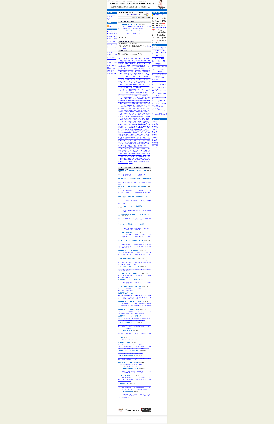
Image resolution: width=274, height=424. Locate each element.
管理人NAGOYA (156, 145)
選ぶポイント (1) (129, 140)
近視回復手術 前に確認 (111, 71)
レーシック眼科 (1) (125, 95)
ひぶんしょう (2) (130, 71)
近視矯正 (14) (142, 116)
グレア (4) (123, 86)
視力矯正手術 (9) (134, 129)
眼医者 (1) (131, 110)
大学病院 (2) (128, 142)
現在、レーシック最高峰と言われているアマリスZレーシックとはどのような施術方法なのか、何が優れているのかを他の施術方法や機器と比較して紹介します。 (134, 220)
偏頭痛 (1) (144, 153)
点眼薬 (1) (135, 145)
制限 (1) (127, 139)
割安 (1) (124, 106)
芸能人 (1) (139, 119)
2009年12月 (155, 128)
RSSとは (148, 46)
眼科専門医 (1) (141, 110)
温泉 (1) (133, 102)
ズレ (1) (135, 90)
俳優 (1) (133, 148)
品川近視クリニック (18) (139, 151)
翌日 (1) (138, 159)
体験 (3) (139, 140)
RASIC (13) (126, 66)
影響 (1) (145, 100)
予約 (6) (144, 158)
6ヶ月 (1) (122, 63)
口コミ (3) (124, 123)
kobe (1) (145, 63)
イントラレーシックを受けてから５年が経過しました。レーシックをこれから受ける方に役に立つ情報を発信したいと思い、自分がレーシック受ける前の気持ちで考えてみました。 (134, 202)
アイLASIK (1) (127, 76)
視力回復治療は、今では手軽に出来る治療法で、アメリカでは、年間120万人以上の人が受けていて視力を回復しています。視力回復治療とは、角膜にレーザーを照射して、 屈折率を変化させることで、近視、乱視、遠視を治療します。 (134, 388)
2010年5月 (154, 126)
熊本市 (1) (123, 119)
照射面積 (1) (130, 135)
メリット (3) (126, 92)
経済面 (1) (134, 119)
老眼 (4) (147, 161)
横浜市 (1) (128, 102)
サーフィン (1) (134, 87)
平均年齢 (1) (138, 153)
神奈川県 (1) (134, 137)
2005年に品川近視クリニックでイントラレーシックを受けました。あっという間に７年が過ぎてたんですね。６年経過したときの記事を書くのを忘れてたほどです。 (134, 192)
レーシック (131, 33)
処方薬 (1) (120, 135)
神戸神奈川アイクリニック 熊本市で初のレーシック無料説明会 (159, 52)
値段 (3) (130, 143)
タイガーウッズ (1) (137, 74)
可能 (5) (137, 102)
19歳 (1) (138, 58)
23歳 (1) (145, 60)
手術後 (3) (141, 132)
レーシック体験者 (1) (123, 97)
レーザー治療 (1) (130, 94)
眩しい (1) (131, 163)
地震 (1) (134, 143)
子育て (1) (137, 126)
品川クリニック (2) (141, 150)
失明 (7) (145, 131)
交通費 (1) (140, 121)
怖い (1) (124, 153)
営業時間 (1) (140, 100)
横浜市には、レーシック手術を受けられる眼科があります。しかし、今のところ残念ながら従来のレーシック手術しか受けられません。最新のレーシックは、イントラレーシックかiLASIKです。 (134, 327)
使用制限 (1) (132, 126)
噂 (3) (131, 100)
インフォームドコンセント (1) (136, 79)
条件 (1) (148, 135)
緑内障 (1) (136, 161)
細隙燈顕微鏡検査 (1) (137, 124)
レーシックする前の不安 (112, 51)
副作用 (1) (128, 153)
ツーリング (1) (139, 78)
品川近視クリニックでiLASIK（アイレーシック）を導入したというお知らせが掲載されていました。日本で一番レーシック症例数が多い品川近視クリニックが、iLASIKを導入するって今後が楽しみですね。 (134, 254)
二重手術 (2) (131, 147)
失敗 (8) (141, 131)
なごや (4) (123, 71)
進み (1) (145, 137)
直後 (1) (148, 143)
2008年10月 (155, 144)
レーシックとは (110, 52)
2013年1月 (154, 123)
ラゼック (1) (133, 92)
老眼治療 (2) (125, 163)
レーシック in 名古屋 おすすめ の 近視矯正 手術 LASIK (133, 419)
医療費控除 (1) (140, 98)
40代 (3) (142, 62)
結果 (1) (147, 119)
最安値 (135, 33)
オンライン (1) (141, 81)
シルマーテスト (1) (137, 89)
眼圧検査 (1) (125, 110)
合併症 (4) (140, 123)
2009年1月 (154, 139)
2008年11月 (155, 142)
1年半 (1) (129, 60)
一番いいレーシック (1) (124, 100)
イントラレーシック (123, 33)
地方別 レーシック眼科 (111, 73)
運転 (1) (135, 100)
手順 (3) (145, 132)
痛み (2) (120, 145)
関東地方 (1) (137, 108)
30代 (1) (130, 62)
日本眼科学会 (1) (145, 147)
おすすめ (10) (142, 68)
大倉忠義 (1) (143, 142)
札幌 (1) (127, 126)
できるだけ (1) (138, 70)
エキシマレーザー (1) (125, 81)
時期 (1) (132, 131)
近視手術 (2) (125, 118)
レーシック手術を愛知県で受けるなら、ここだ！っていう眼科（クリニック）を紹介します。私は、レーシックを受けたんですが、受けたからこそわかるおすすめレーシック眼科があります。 (134, 379)
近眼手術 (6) (146, 113)
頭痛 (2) (122, 147)
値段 (138, 33)
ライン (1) (144, 92)
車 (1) (125, 132)
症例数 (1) (140, 135)
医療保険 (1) (147, 98)
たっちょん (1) (131, 70)
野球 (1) (140, 158)
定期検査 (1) (129, 145)
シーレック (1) (129, 89)
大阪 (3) (133, 142)
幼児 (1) (123, 159)
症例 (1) (135, 135)
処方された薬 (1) (146, 134)
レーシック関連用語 (111, 57)
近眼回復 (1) (127, 113)
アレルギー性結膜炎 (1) (130, 78)
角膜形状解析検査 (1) (142, 105)
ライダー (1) (139, 92)
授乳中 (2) (129, 134)
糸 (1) (125, 127)
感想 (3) (137, 106)
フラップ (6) (147, 87)
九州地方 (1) (135, 118)
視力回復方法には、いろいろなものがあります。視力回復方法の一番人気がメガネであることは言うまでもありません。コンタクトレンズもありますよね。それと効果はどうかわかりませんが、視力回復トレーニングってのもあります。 (134, 346)
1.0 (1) (119, 58)
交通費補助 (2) (146, 121)
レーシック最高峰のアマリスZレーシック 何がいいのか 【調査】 (159, 66)
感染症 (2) (132, 106)
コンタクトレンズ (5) (145, 86)
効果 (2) (120, 123)
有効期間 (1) (128, 159)
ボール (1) (139, 90)
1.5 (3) (123, 58)
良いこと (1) (124, 161)
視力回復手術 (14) (142, 127)
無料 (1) (133, 155)
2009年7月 (154, 132)
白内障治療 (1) (144, 148)
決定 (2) (143, 119)
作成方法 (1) (145, 124)
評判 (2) (131, 150)
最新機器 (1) (124, 124)
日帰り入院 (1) (137, 147)
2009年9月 (154, 129)
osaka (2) (144, 65)
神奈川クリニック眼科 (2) (124, 137)
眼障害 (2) (122, 111)
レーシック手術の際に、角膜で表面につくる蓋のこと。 (129, 339)
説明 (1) (146, 139)
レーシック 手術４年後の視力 (159, 73)
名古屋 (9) (145, 155)
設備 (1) (142, 139)
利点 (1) (146, 159)
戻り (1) (127, 158)
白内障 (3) (138, 148)
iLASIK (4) (132, 63)
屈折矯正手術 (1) (143, 118)
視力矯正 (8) (126, 129)
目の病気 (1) (145, 156)
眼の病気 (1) (143, 108)
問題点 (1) (131, 158)
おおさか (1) (135, 68)
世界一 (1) (122, 139)
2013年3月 (154, 121)
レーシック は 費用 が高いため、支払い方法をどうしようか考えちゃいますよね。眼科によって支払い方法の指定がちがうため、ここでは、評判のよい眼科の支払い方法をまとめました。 (134, 396)
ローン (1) (139, 97)
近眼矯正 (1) (133, 113)
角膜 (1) (145, 103)
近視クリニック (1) (133, 114)
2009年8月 (154, 131)
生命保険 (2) (137, 139)
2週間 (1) (122, 62)
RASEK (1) (121, 66)
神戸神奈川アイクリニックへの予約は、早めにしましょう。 (130, 353)
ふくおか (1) (144, 71)
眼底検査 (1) (134, 111)
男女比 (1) (126, 143)
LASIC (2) (128, 65)
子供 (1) (142, 126)
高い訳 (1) (135, 123)
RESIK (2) (142, 66)
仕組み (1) (122, 126)
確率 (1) (141, 103)
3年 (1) (138, 62)
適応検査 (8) (140, 145)
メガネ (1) (120, 92)
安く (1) (128, 98)
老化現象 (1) (142, 161)
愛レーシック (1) (146, 97)
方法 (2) (129, 155)
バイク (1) (141, 84)
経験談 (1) (128, 119)
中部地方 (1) (143, 143)
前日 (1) (135, 140)
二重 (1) (126, 147)
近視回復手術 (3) (135, 116)
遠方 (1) (124, 102)
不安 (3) (147, 151)
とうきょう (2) (145, 70)
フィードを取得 (122, 48)
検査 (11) (127, 121)
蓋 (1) (149, 105)
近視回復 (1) (127, 116)
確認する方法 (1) (135, 103)
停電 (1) (124, 145)
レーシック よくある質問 (112, 43)
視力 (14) (128, 127)
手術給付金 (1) (135, 132)
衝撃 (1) (144, 135)
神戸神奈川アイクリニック (160, 27)
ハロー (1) (136, 84)
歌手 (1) (141, 102)
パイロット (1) (136, 86)
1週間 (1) (147, 58)
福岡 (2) (133, 153)
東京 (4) (145, 145)
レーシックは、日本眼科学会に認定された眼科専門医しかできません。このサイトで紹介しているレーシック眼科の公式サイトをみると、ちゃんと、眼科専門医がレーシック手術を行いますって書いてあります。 (134, 297)
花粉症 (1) (145, 102)
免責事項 (154, 147)
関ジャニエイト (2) (125, 108)
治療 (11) (137, 131)
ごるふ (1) (124, 70)
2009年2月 (154, 137)
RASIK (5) (132, 66)
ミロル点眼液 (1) (146, 90)
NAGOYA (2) (139, 65)
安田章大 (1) (133, 98)
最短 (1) (129, 124)
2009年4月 (154, 134)
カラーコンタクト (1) (127, 82)
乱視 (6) (142, 159)
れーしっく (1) (133, 73)
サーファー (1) (127, 87)
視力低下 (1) (147, 129)
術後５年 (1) (135, 134)
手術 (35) (129, 132)
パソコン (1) (129, 86)
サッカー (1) (141, 87)
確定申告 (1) (128, 103)
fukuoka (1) (127, 63)
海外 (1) (123, 103)
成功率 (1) (131, 139)
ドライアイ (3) (133, 81)
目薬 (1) (123, 158)
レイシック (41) (132, 97)
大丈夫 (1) (137, 142)
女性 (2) (125, 135)
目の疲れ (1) (139, 156)
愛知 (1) (120, 98)
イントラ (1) (146, 78)
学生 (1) (120, 106)
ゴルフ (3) (120, 87)
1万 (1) (133, 60)
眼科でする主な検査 (111, 68)
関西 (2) (132, 108)
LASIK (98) (133, 65)
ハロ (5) (132, 84)
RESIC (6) (137, 66)
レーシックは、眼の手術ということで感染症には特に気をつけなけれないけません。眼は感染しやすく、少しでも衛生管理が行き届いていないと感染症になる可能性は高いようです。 (134, 305)
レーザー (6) (123, 94)
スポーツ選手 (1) (129, 90)
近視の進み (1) (124, 114)
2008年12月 (155, 140)
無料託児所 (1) (139, 155)
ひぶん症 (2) (138, 71)
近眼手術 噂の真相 (110, 70)
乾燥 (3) (128, 106)
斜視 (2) (122, 132)
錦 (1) (122, 113)
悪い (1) (124, 98)
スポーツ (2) (121, 90)
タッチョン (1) (129, 74)
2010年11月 (155, 124)
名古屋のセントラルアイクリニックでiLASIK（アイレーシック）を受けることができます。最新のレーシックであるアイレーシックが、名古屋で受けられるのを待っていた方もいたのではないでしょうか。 (134, 262)
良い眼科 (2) (130, 161)
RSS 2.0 (110, 25)
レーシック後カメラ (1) (144, 95)
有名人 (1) (134, 159)
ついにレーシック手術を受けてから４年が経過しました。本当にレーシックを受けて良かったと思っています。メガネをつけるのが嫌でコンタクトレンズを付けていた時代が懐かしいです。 (134, 236)
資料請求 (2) (121, 131)
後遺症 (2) (131, 121)
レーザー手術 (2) (138, 94)
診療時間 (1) (140, 137)
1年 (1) (125, 60)
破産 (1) (125, 148)
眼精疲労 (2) (128, 111)
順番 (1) (140, 134)
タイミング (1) (145, 74)
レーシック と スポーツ (111, 41)
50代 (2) (146, 62)
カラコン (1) (136, 82)
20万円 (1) (140, 60)
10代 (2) (127, 58)
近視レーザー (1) (142, 114)
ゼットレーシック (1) (142, 73)
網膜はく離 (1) (125, 156)
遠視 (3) (120, 102)
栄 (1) (148, 100)
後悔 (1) (136, 121)
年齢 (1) (129, 148)
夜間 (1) (136, 158)
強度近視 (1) (145, 111)
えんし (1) (130, 68)
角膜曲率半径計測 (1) (132, 105)
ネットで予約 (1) (143, 82)
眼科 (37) (136, 110)
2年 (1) (126, 62)
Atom (110, 26)
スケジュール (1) (146, 89)
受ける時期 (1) (123, 134)
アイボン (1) (133, 76)
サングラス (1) (121, 89)
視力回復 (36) (134, 127)
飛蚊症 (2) (126, 150)
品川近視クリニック (158, 14)
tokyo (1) (147, 66)
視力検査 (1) (141, 129)
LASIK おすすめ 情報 (111, 31)
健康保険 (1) (121, 121)
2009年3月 (154, 136)
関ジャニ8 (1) (142, 106)
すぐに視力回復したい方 (112, 36)
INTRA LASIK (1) (139, 63)
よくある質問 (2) (125, 73)
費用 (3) (122, 150)
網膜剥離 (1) (133, 156)
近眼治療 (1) (139, 113)
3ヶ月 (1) (134, 62)
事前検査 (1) (127, 131)
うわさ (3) (124, 68)
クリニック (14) (126, 84)
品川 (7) (135, 150)
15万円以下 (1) (132, 58)
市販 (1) (146, 126)
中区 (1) (138, 143)
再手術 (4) (145, 123)
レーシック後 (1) (134, 95)
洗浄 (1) (123, 140)
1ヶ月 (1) (142, 58)
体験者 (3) (144, 140)
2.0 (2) (136, 60)
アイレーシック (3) (141, 76)
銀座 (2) (130, 118)
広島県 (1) (130, 123)
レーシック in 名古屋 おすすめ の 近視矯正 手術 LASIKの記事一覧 (159, 114)
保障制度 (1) (124, 155)
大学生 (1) (122, 142)
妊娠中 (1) (120, 148)
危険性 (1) (139, 111)
